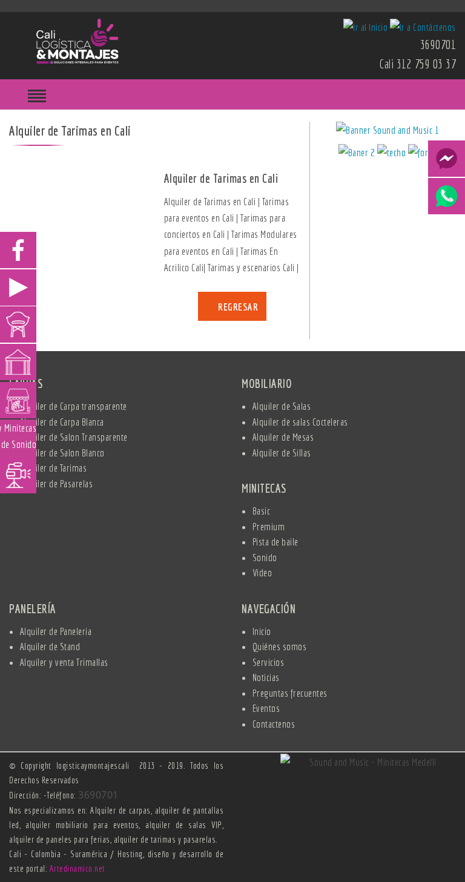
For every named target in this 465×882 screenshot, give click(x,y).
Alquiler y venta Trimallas (64, 662)
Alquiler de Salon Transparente (74, 437)
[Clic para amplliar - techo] (392, 154)
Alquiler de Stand (50, 646)
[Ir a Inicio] (77, 39)
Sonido (264, 557)
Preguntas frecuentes (290, 693)
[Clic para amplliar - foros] (422, 154)
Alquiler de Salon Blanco (62, 452)
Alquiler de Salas (281, 406)
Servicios (268, 662)
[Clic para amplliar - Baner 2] (357, 154)
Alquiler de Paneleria (56, 631)
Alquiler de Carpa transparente (73, 406)
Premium (268, 526)
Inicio (261, 631)
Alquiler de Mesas (283, 437)
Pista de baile (275, 541)
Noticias (266, 677)
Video (262, 572)
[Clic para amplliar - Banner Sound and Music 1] (387, 131)
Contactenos (273, 723)
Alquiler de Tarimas (53, 467)
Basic (261, 510)
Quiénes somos (279, 646)
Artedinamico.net (77, 868)
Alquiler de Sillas (281, 452)
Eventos (266, 708)
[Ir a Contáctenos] (423, 25)
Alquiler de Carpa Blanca (62, 421)
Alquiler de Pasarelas (56, 483)
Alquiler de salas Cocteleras (300, 421)
